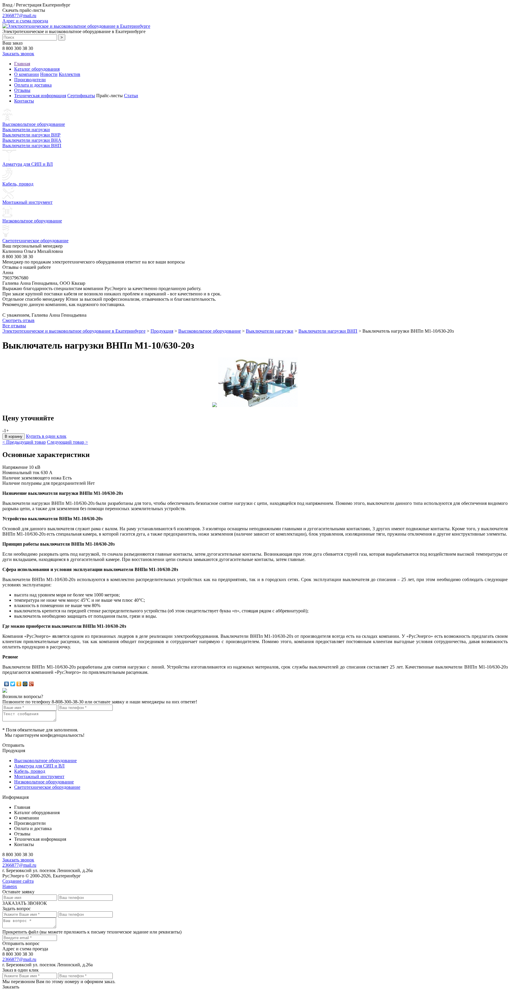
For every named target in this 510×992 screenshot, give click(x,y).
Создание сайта (18, 881)
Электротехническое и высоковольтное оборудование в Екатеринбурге (74, 331)
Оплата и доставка (33, 84)
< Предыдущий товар (24, 442)
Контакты (24, 100)
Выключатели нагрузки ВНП (31, 145)
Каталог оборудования (37, 68)
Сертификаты (81, 95)
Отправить (13, 745)
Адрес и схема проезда (25, 20)
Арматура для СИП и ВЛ (27, 164)
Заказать (10, 986)
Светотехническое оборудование (35, 240)
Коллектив (69, 74)
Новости (49, 74)
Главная (22, 63)
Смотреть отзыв (18, 320)
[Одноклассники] (19, 684)
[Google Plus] (31, 684)
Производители (30, 79)
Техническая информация (40, 95)
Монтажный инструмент (27, 202)
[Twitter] (13, 684)
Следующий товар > (67, 442)
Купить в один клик (46, 436)
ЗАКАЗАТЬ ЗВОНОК (24, 903)
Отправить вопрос (21, 943)
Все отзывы (14, 325)
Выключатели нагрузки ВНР (31, 134)
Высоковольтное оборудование (33, 124)
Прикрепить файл (20, 931)
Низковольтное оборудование (32, 220)
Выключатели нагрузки (26, 129)
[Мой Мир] (25, 684)
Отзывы (22, 90)
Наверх (9, 886)
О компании (26, 74)
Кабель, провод (17, 183)
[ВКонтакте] (7, 684)
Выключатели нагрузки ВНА (31, 140)
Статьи (131, 95)
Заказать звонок (18, 53)
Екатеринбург (56, 4)
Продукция (162, 331)
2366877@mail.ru (19, 15)
